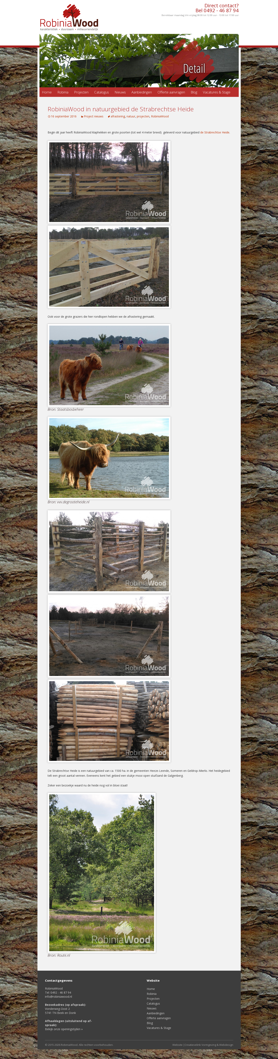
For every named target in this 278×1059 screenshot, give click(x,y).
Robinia (62, 92)
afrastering (118, 116)
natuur (131, 116)
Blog (194, 92)
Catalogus (101, 92)
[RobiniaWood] (69, 18)
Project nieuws (93, 116)
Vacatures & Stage (216, 92)
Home (47, 92)
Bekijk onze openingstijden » (64, 1029)
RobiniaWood (160, 116)
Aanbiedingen (141, 92)
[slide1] (139, 60)
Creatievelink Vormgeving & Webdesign (209, 1045)
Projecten (81, 92)
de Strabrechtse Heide (214, 132)
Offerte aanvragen (171, 92)
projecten (143, 116)
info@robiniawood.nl (58, 996)
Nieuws (120, 92)
